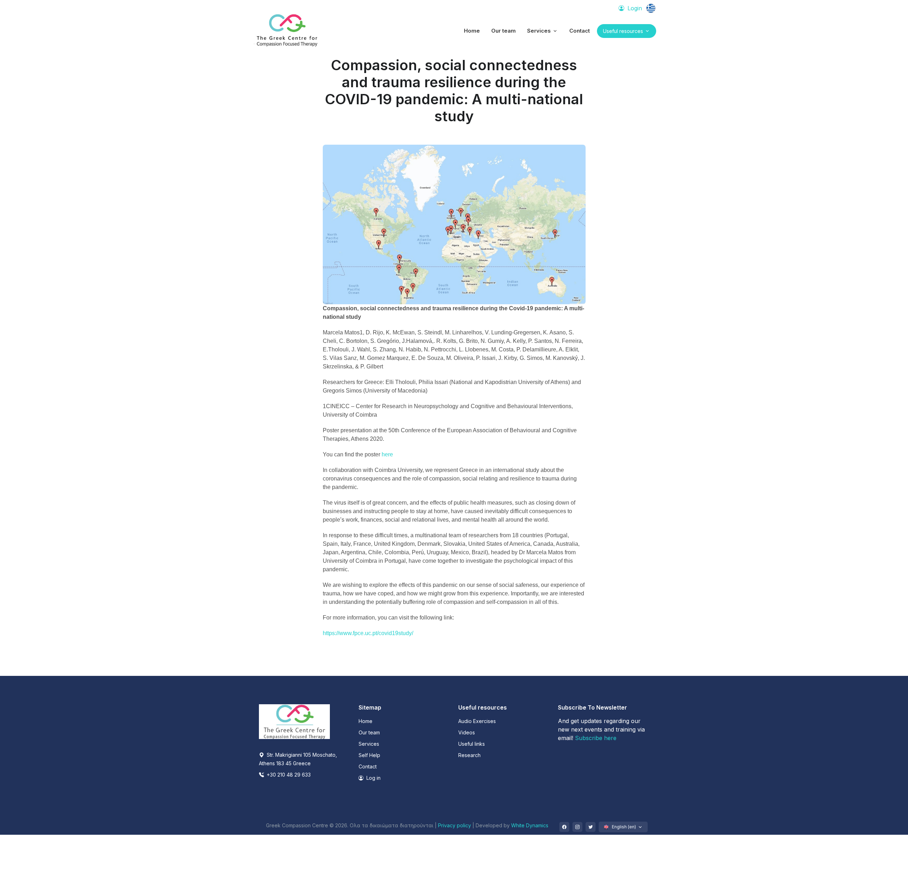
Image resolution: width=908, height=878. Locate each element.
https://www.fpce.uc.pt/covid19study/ (368, 633)
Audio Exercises (477, 721)
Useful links (471, 744)
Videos (466, 732)
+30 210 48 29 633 (288, 775)
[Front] (287, 30)
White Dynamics (529, 825)
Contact (368, 766)
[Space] (294, 720)
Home (365, 721)
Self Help (369, 755)
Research (469, 755)
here (387, 454)
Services (369, 744)
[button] (542, 31)
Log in (373, 778)
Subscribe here (595, 737)
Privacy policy (455, 825)
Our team (369, 732)
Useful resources (623, 31)
